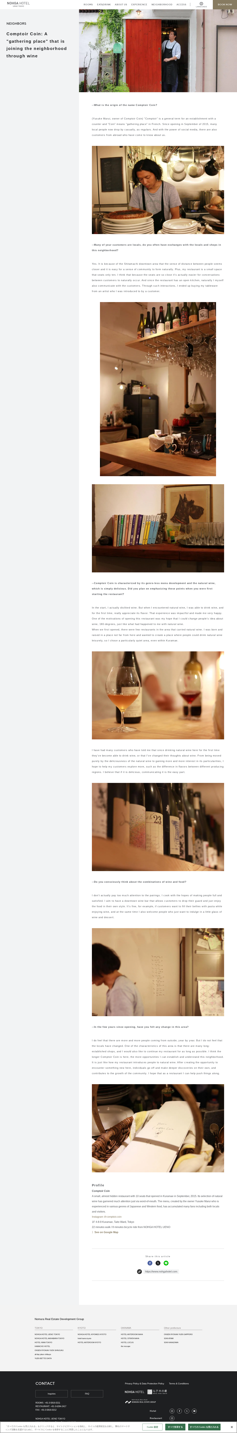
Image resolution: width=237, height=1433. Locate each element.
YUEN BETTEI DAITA (43, 1358)
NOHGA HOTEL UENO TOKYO (47, 1334)
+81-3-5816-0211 (52, 1403)
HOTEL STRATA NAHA (130, 1338)
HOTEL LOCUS (127, 1342)
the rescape (125, 1346)
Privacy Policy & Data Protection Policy (144, 1383)
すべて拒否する (175, 1427)
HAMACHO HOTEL (42, 1346)
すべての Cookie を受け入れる (204, 1427)
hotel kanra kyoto (84, 1338)
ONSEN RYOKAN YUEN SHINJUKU (49, 1350)
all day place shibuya (43, 1354)
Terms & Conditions (179, 1383)
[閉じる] (231, 1427)
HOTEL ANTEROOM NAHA (132, 1334)
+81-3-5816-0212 (48, 1410)
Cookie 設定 (152, 1427)
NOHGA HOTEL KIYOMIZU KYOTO (92, 1334)
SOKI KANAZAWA (171, 1342)
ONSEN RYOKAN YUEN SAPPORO (178, 1334)
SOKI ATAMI (168, 1338)
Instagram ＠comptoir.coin (107, 1216)
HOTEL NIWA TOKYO (43, 1342)
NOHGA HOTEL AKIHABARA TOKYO (49, 1338)
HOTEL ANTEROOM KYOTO (89, 1342)
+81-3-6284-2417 (58, 1406)
